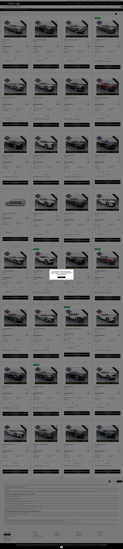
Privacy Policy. (104, 544)
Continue (61, 277)
